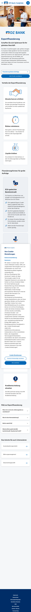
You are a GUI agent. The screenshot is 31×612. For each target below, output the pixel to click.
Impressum (15, 595)
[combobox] (15, 72)
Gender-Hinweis (15, 608)
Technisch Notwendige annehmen (15, 358)
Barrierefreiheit (15, 606)
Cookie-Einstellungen (15, 355)
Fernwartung (16, 611)
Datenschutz (15, 597)
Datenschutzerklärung (11, 257)
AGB (16, 604)
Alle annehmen (15, 363)
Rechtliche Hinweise (15, 602)
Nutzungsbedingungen (15, 599)
